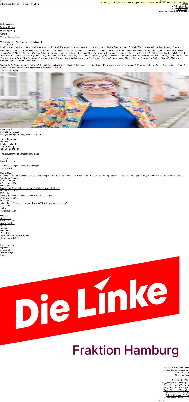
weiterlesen (7, 168)
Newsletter (182, 9)
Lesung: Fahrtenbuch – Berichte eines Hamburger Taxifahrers (27, 195)
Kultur (123, 175)
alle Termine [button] (5, 205)
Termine (3, 228)
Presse (3, 225)
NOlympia (134, 175)
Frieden (68, 175)
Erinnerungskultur (45, 175)
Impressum (5, 247)
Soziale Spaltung (7, 30)
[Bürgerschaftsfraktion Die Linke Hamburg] (1, 20)
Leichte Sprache (7, 245)
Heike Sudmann (7, 24)
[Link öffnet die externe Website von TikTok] (13, 1)
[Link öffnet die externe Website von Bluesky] (10, 1)
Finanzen (60, 175)
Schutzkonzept (6, 252)
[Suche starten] (188, 400)
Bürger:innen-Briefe (10, 238)
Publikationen (182, 7)
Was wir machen (7, 223)
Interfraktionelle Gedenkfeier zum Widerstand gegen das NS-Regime (30, 188)
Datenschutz (5, 250)
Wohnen (3, 34)
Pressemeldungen (7, 27)
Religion (145, 175)
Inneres (114, 175)
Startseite (4, 215)
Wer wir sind (5, 218)
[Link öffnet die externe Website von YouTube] (16, 1)
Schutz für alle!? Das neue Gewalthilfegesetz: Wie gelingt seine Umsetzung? (33, 203)
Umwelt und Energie (172, 175)
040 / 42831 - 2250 (180, 380)
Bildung (14, 175)
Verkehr (3, 178)
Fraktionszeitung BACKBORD (173, 11)
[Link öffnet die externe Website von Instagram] (4, 1)
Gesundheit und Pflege (85, 175)
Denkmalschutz (28, 175)
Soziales (155, 175)
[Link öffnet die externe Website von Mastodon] (7, 1)
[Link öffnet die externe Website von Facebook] (1, 1)
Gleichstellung (102, 175)
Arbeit (5, 175)
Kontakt (3, 255)
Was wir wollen (7, 220)
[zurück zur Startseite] (23, 9)
